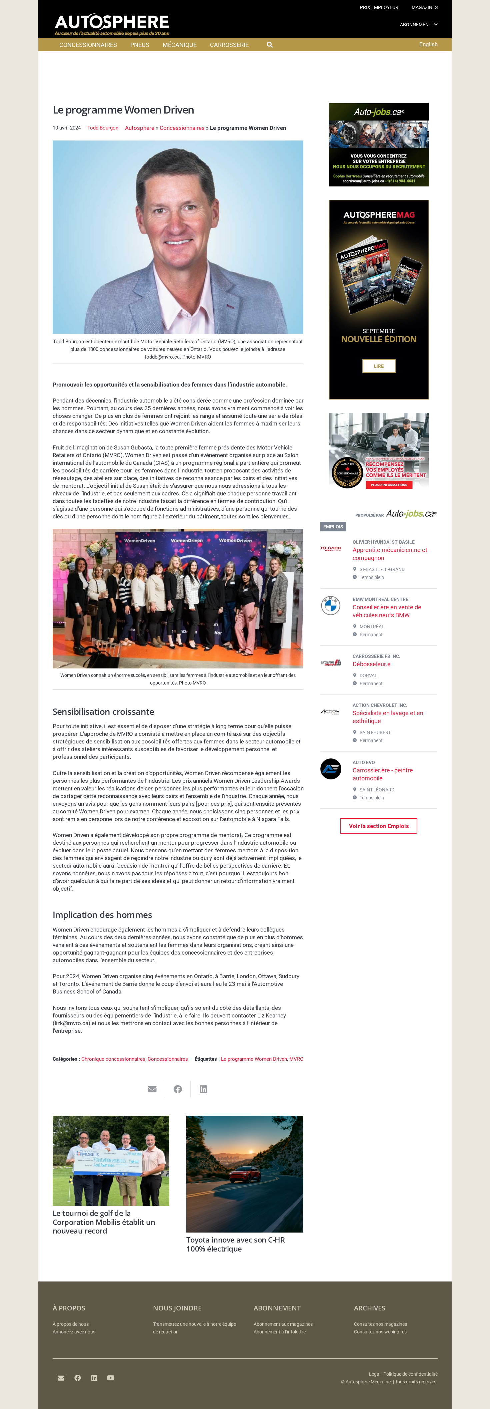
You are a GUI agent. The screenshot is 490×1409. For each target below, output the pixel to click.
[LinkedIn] (94, 1378)
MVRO (296, 1059)
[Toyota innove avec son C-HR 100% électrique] (244, 1174)
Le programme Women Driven (254, 1059)
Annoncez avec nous (74, 1332)
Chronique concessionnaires (113, 1059)
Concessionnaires (182, 128)
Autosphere (139, 128)
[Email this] (152, 1089)
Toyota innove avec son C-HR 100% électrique (235, 1244)
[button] (436, 24)
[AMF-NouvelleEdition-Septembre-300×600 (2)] (379, 397)
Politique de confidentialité (410, 1374)
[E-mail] (61, 1378)
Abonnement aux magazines (283, 1324)
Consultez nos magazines (380, 1324)
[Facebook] (77, 1378)
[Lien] (378, 515)
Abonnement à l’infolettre (280, 1332)
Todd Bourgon (102, 128)
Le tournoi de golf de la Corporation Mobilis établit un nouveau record (104, 1222)
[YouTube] (111, 1378)
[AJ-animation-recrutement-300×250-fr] (379, 184)
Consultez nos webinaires (380, 1332)
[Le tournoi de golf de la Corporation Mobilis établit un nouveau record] (111, 1161)
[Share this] (178, 1089)
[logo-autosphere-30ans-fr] (112, 24)
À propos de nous (71, 1324)
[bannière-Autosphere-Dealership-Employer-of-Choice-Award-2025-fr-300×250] (379, 494)
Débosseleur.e (372, 664)
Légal (374, 1374)
